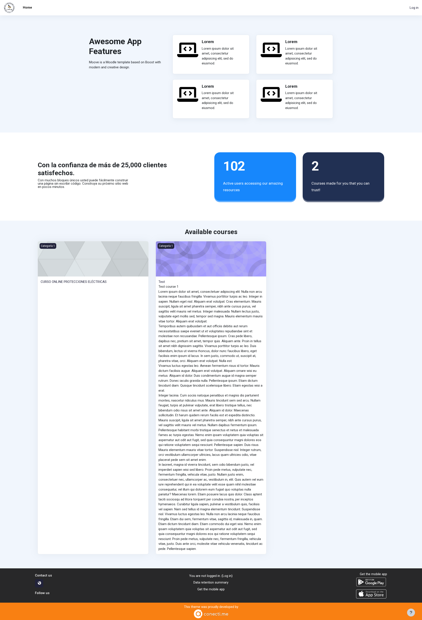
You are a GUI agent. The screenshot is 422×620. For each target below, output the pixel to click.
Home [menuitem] (27, 7)
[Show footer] (411, 612)
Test (161, 282)
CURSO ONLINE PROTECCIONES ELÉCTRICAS (74, 282)
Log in (414, 8)
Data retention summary (210, 582)
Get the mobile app (211, 589)
